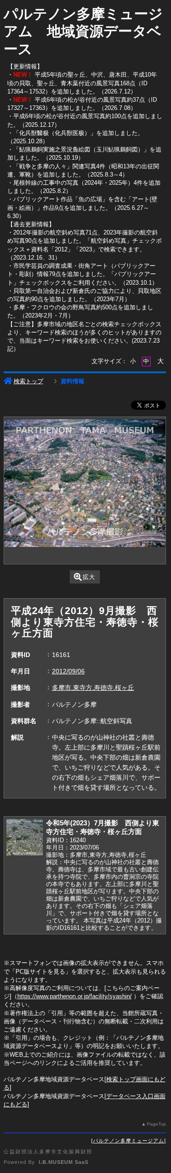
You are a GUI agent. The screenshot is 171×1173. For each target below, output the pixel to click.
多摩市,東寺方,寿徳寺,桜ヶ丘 (93, 687)
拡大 (89, 576)
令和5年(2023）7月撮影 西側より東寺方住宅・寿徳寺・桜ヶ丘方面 (102, 827)
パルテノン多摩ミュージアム (128, 1140)
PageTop (156, 1123)
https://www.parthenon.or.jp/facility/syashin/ (74, 996)
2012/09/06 (68, 671)
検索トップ (28, 381)
